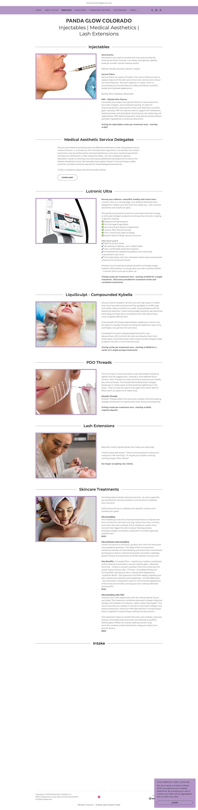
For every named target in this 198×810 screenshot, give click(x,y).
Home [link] (38, 10)
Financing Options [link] (100, 10)
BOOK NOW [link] (80, 10)
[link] (156, 10)
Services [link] (67, 10)
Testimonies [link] (120, 10)
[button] (134, 10)
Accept (175, 803)
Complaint (67, 177)
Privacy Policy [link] (86, 805)
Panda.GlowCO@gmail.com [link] (99, 3)
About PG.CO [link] (51, 10)
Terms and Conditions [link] (107, 805)
